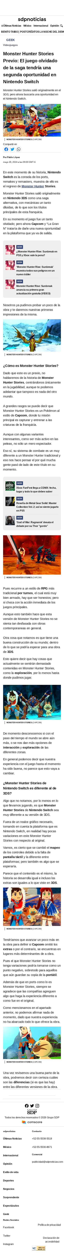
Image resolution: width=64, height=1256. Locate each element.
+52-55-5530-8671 (42, 1147)
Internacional (41, 25)
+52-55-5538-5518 (42, 1138)
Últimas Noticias (12, 25)
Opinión (54, 25)
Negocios (8, 1189)
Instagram (8, 1244)
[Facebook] (6, 149)
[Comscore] (32, 1122)
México (27, 25)
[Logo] (32, 19)
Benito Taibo (9, 31)
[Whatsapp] (19, 149)
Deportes (8, 1180)
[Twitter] (12, 149)
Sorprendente (11, 1197)
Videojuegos (10, 45)
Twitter (6, 1235)
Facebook (8, 1227)
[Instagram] (37, 1106)
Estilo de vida (10, 1172)
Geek (6, 1214)
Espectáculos (11, 1205)
